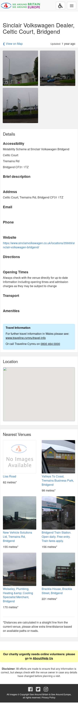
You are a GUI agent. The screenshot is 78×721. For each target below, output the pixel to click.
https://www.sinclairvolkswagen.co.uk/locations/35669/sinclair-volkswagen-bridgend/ (39, 245)
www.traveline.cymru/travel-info (26, 338)
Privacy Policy (48, 697)
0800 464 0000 (50, 344)
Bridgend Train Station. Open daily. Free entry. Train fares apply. (56, 536)
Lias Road (9, 476)
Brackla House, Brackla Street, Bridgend (57, 591)
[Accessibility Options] (60, 5)
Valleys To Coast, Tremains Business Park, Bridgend (58, 480)
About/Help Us (43, 658)
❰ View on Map (13, 44)
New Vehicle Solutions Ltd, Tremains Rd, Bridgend (17, 536)
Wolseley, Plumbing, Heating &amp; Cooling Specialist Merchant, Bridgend (18, 595)
